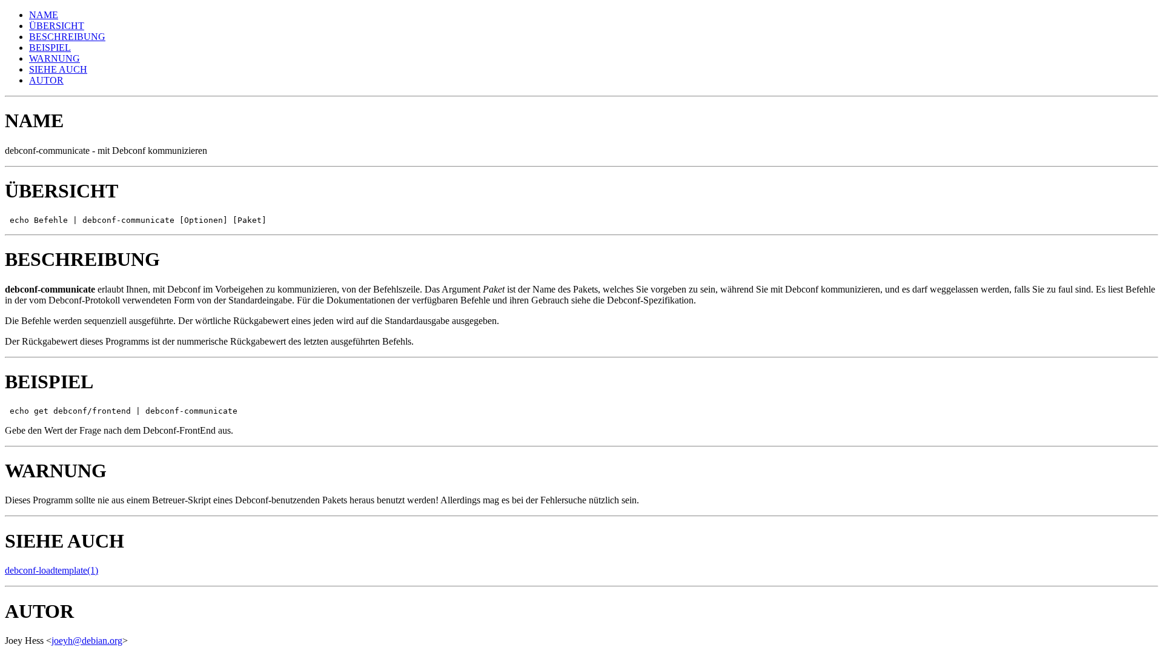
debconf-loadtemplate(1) (51, 570)
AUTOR (46, 80)
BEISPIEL (50, 47)
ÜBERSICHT (56, 26)
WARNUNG (54, 58)
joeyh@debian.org (86, 640)
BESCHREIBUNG (67, 36)
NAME (43, 15)
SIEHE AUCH (58, 69)
